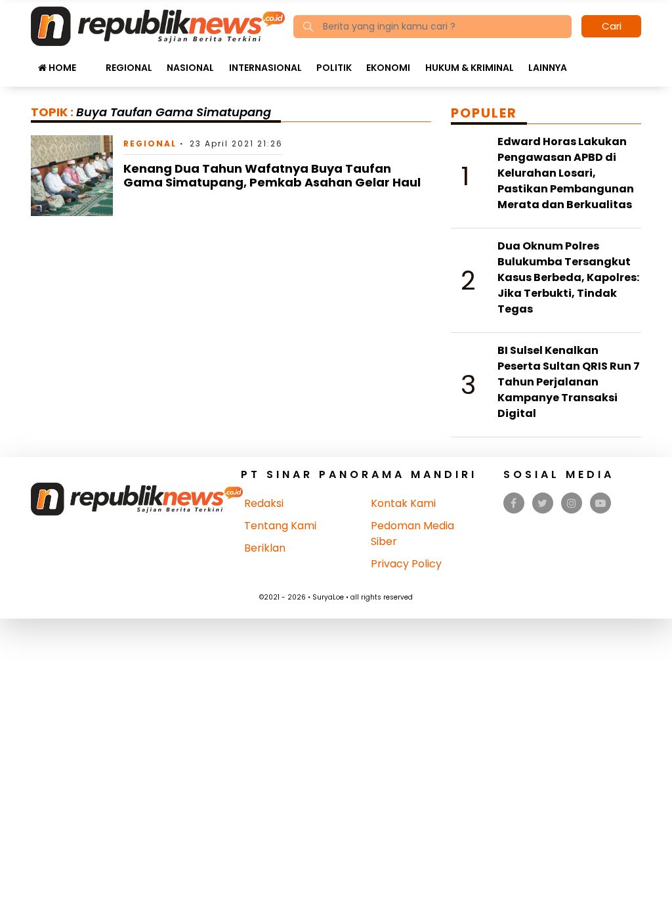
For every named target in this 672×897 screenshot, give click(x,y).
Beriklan (264, 548)
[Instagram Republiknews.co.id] (571, 503)
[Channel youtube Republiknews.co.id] (600, 503)
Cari (611, 26)
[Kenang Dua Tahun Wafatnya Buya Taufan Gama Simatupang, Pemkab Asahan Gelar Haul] (72, 175)
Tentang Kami (280, 525)
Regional (129, 67)
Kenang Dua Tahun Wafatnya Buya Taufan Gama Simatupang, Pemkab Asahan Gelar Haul (272, 175)
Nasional (190, 67)
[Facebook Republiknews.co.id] (513, 503)
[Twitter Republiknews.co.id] (542, 503)
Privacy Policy (406, 563)
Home (61, 67)
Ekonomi (388, 67)
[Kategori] (90, 61)
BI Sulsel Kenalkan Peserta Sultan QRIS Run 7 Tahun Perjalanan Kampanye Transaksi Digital (568, 382)
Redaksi (264, 503)
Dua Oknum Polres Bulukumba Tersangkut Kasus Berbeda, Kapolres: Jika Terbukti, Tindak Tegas (568, 277)
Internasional (265, 67)
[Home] (158, 25)
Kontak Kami (403, 503)
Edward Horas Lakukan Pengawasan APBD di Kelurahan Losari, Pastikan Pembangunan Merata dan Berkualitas (565, 173)
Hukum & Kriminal (469, 67)
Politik (334, 67)
